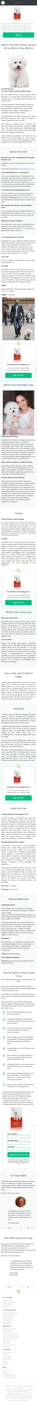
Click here (24, 228)
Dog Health (6, 1341)
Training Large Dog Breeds (11, 1338)
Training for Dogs (8, 1300)
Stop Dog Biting (7, 1318)
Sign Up (18, 35)
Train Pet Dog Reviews (9, 1377)
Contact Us (6, 1370)
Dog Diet (5, 1307)
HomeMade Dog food (9, 1320)
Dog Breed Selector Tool (26, 169)
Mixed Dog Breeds (8, 1330)
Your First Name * (12, 1134)
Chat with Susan (7, 1373)
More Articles (6, 1343)
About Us (5, 1354)
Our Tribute (6, 1347)
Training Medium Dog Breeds (11, 1336)
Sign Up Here (18, 375)
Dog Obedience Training (10, 1313)
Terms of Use (7, 1356)
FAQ (4, 1372)
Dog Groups (6, 1332)
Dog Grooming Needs (9, 1345)
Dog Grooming (7, 1305)
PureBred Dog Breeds (9, 1329)
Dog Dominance (25, 198)
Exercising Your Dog (8, 1339)
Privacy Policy (7, 1357)
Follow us (5, 1365)
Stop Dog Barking (8, 1316)
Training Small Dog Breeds (10, 1334)
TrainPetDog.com (8, 1352)
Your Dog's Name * (13, 1140)
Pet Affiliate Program (9, 1375)
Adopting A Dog (7, 1304)
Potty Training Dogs (9, 1302)
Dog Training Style (29, 213)
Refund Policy (7, 1359)
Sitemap (5, 1361)
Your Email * (11, 1146)
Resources (6, 1363)
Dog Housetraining (8, 1314)
